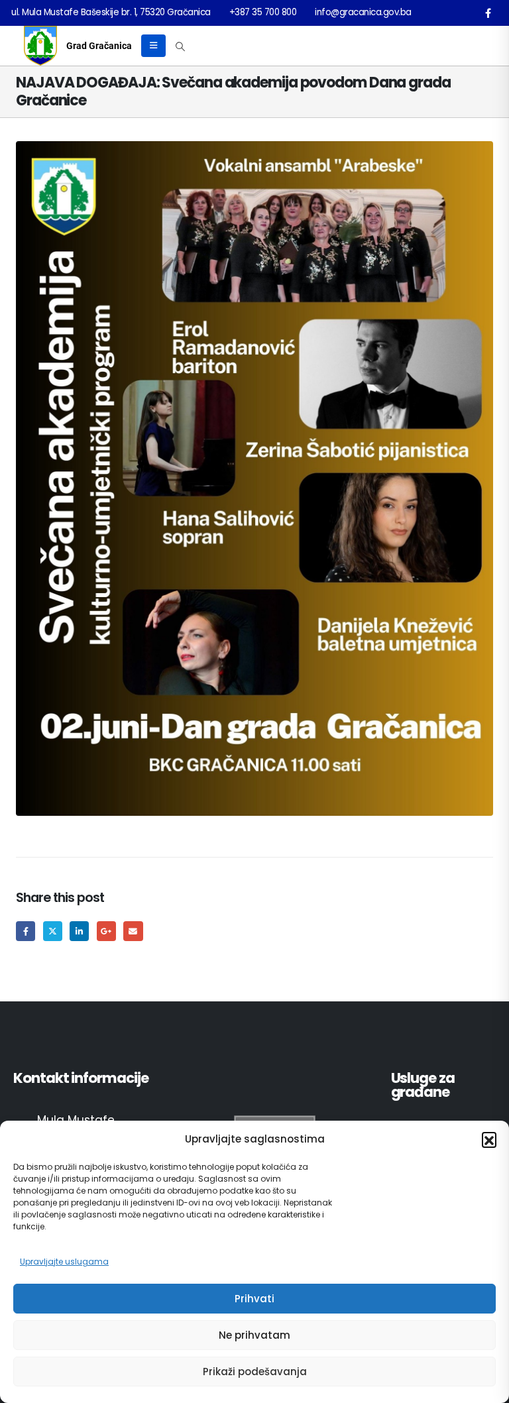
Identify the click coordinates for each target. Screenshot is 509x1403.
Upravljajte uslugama (64, 1261)
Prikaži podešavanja (255, 1371)
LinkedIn (79, 930)
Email (132, 930)
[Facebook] (488, 12)
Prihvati (254, 1299)
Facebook (25, 930)
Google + (106, 930)
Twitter (52, 930)
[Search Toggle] (180, 46)
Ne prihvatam (254, 1335)
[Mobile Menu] (153, 45)
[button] (489, 1139)
